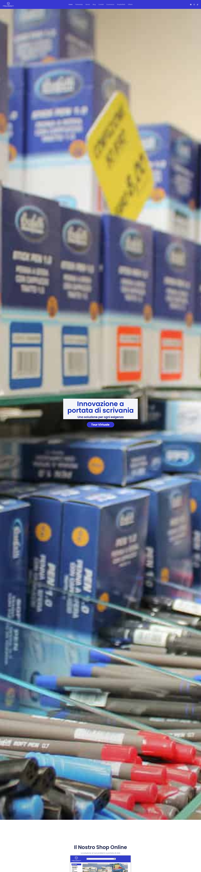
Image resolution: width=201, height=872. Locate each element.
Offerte (130, 4)
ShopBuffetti (121, 4)
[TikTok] (197, 4)
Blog (94, 4)
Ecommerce (110, 4)
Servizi (88, 4)
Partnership (79, 4)
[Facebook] (190, 4)
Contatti (101, 4)
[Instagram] (194, 4)
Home (70, 4)
